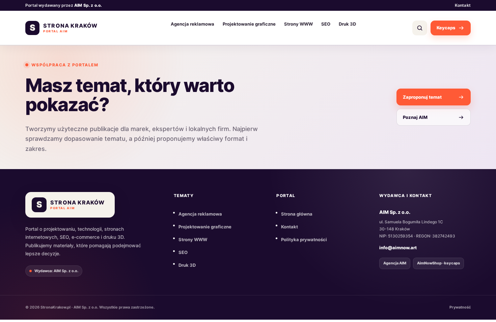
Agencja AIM (394, 263)
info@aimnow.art (398, 247)
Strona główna (296, 214)
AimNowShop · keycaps (438, 263)
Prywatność (460, 307)
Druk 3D (347, 24)
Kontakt (463, 5)
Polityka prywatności (304, 239)
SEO (325, 24)
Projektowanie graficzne (249, 24)
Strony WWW (298, 24)
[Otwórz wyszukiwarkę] (419, 28)
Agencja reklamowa (192, 24)
